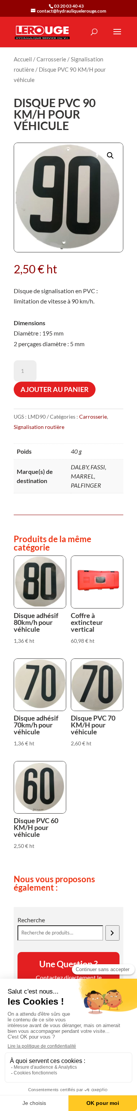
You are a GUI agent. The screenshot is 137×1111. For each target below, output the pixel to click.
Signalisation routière (39, 427)
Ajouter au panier (55, 389)
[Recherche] (112, 933)
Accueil (23, 59)
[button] (110, 155)
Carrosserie (51, 59)
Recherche (31, 919)
